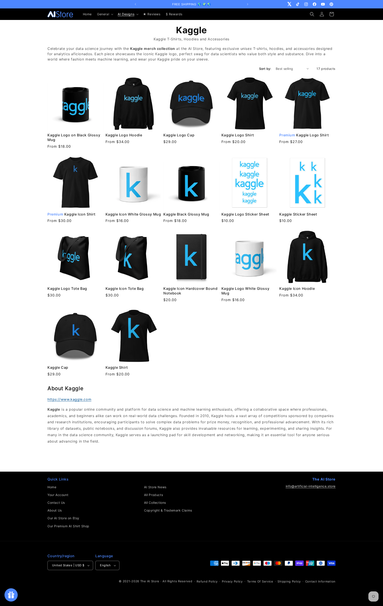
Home (51, 487)
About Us (54, 510)
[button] (104, 14)
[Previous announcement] (135, 4)
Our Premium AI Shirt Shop (68, 526)
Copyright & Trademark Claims (168, 510)
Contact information (320, 581)
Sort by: (265, 69)
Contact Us (56, 502)
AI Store (153, 581)
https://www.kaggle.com (69, 399)
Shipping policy (289, 581)
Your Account (57, 495)
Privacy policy (232, 581)
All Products (153, 495)
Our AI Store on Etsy (63, 518)
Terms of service (260, 581)
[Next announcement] (247, 4)
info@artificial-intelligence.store (311, 486)
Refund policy (207, 581)
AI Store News (155, 487)
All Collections (155, 502)
